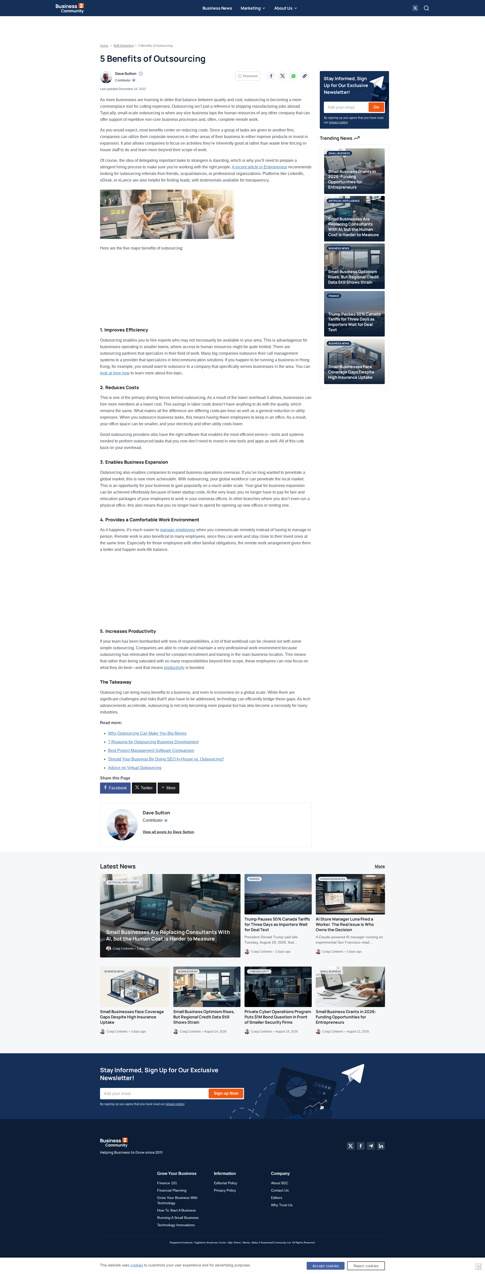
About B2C (279, 1183)
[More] (304, 76)
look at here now (115, 373)
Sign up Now (226, 1093)
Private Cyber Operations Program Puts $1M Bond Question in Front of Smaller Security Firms (278, 1017)
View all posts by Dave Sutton (168, 832)
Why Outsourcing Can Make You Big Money (147, 733)
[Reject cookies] (478, 1266)
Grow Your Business (177, 1173)
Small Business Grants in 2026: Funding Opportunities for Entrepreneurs (346, 1017)
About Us (283, 8)
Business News (217, 8)
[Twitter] (282, 76)
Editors (276, 1198)
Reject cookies (366, 1266)
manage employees (177, 530)
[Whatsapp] (293, 76)
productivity (174, 667)
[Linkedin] (381, 1146)
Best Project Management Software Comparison (151, 750)
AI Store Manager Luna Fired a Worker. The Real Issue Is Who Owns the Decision (345, 924)
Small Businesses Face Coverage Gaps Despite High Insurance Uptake (132, 1017)
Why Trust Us (282, 1205)
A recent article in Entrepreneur (259, 167)
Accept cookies (325, 1266)
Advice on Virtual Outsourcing (134, 768)
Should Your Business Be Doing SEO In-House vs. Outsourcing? (166, 759)
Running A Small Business (178, 1218)
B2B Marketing (124, 46)
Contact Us (280, 1190)
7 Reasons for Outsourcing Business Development (153, 742)
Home (104, 46)
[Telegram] (371, 1146)
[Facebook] (271, 76)
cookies (136, 1265)
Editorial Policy (225, 1183)
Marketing (251, 8)
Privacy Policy (225, 1190)
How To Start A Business (176, 1210)
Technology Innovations (176, 1225)
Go (376, 107)
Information (225, 1173)
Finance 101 (167, 1183)
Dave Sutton (125, 73)
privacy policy (338, 122)
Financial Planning (171, 1190)
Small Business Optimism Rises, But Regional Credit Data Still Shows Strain (204, 1017)
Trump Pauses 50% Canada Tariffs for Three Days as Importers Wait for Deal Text (277, 924)
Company (280, 1173)
